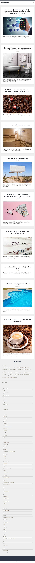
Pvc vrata (4, 487)
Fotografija (5, 421)
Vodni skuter (5, 527)
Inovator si (5, 3)
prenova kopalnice (30, 372)
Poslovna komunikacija (6, 484)
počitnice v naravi (16, 372)
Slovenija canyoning (6, 498)
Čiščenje (17, 270)
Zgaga (4, 541)
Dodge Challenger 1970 (10, 369)
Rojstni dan (5, 494)
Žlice (4, 543)
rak (18, 374)
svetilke (15, 375)
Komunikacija (17, 15)
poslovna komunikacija (11, 372)
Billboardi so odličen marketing (17, 158)
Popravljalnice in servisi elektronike (8, 482)
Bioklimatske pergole (6, 395)
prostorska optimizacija (11, 374)
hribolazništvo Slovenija (20, 369)
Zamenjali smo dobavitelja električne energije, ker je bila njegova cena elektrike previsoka (17, 196)
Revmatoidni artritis (6, 491)
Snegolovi (4, 503)
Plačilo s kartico (5, 480)
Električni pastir (5, 418)
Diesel (4, 411)
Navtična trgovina (6, 461)
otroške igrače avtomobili (5, 372)
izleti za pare (29, 369)
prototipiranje (15, 374)
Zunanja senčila (5, 550)
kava (8, 371)
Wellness (17, 126)
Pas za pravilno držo (6, 477)
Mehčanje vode (5, 458)
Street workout (5, 512)
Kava (4, 437)
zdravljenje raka (13, 377)
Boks (4, 397)
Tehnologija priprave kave (17, 93)
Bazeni (4, 390)
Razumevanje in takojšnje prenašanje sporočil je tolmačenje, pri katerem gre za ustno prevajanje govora (17, 11)
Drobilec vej (5, 416)
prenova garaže (25, 372)
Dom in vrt (5, 414)
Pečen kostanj (5, 479)
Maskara (4, 456)
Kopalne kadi (5, 447)
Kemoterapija (5, 440)
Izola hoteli (5, 435)
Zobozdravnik (5, 545)
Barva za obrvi (5, 388)
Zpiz (4, 548)
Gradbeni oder (5, 428)
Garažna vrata (5, 423)
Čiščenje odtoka (5, 404)
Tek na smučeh (5, 522)
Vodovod (4, 529)
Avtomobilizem (5, 385)
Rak (3, 489)
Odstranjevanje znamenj (7, 468)
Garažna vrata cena (6, 425)
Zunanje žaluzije (5, 552)
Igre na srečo (5, 430)
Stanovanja (5, 508)
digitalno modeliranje (5, 369)
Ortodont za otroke (6, 473)
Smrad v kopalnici (6, 501)
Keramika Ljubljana (6, 442)
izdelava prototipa (26, 369)
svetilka (11, 375)
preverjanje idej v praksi (5, 374)
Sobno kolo (5, 505)
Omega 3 (4, 470)
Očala (17, 235)
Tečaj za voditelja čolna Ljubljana (8, 517)
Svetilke (4, 515)
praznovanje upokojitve (21, 372)
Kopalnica (17, 51)
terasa (19, 375)
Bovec (4, 399)
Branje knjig (5, 400)
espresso (15, 369)
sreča (8, 375)
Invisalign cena (5, 432)
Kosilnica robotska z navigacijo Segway (9, 451)
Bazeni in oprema (17, 286)
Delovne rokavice (6, 407)
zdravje (8, 377)
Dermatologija (5, 409)
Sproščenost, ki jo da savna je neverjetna (17, 125)
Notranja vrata (5, 465)
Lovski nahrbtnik (5, 454)
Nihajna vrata (5, 463)
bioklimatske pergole (23, 367)
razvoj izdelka (21, 374)
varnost (4, 377)
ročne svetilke (26, 374)
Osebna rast (5, 475)
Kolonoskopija (5, 444)
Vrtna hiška (5, 531)
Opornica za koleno (6, 472)
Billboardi (17, 160)
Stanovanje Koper (6, 510)
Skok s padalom (5, 496)
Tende (4, 524)
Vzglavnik (4, 534)
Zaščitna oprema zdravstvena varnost (9, 538)
